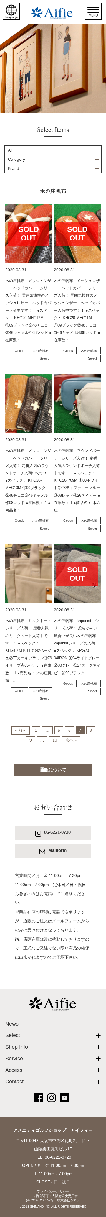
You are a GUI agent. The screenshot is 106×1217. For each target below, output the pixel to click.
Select (44, 358)
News (12, 1024)
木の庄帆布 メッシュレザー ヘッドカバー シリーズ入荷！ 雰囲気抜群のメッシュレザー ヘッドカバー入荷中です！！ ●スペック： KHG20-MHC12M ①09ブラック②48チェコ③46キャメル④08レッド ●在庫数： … (28, 310)
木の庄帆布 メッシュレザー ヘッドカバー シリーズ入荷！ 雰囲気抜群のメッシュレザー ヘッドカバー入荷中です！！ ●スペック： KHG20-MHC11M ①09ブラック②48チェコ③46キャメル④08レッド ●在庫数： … (77, 310)
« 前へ (20, 730)
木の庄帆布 (40, 350)
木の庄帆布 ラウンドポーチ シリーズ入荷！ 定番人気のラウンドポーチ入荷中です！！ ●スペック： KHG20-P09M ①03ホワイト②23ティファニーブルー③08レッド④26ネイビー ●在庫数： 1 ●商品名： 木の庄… (77, 480)
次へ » (71, 740)
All (10, 150)
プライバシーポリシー (53, 1191)
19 (54, 740)
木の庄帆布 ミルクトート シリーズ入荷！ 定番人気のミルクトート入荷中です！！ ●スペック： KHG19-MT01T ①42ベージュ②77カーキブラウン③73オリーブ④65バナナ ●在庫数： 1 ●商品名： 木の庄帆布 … (30, 651)
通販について (53, 769)
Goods (19, 350)
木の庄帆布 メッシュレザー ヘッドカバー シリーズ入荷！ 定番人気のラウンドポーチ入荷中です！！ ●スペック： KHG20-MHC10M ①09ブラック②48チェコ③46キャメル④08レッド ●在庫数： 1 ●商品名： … (28, 480)
